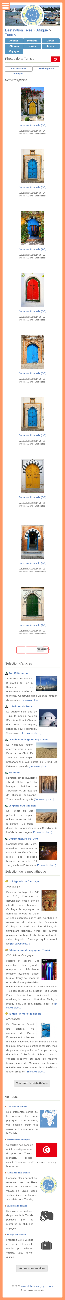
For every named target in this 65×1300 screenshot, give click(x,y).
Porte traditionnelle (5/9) (32, 373)
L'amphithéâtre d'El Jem (23, 838)
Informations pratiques (18, 1139)
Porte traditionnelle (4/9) (32, 435)
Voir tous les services (32, 1268)
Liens (50, 46)
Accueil (14, 40)
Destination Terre (18, 30)
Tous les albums (18, 68)
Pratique (32, 40)
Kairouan (14, 772)
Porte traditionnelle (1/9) (32, 625)
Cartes (51, 40)
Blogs (32, 46)
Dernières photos (46, 68)
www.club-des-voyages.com (37, 1286)
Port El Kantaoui (18, 673)
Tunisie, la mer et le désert (24, 1013)
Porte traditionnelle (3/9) (32, 497)
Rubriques (18, 73)
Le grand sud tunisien (22, 805)
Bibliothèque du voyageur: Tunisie (29, 950)
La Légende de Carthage (23, 881)
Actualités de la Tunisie (18, 1172)
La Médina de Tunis (20, 706)
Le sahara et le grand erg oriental (28, 739)
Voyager (14, 51)
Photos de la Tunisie (17, 1205)
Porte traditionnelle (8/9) (32, 187)
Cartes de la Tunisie (17, 1106)
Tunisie (10, 34)
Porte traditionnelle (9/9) (32, 125)
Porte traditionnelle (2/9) (32, 563)
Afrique (42, 30)
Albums (14, 46)
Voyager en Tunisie (16, 1234)
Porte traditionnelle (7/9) (32, 249)
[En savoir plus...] (30, 700)
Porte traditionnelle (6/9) (32, 311)
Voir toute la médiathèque (32, 1083)
